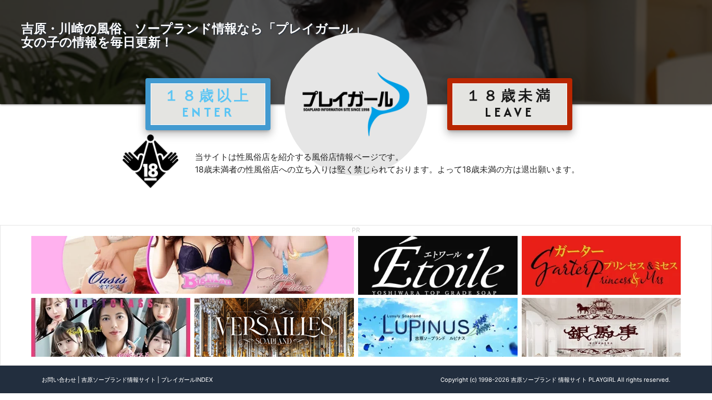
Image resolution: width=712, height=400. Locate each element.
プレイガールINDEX (187, 379)
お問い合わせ (59, 379)
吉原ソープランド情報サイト (118, 379)
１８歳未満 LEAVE (510, 103)
